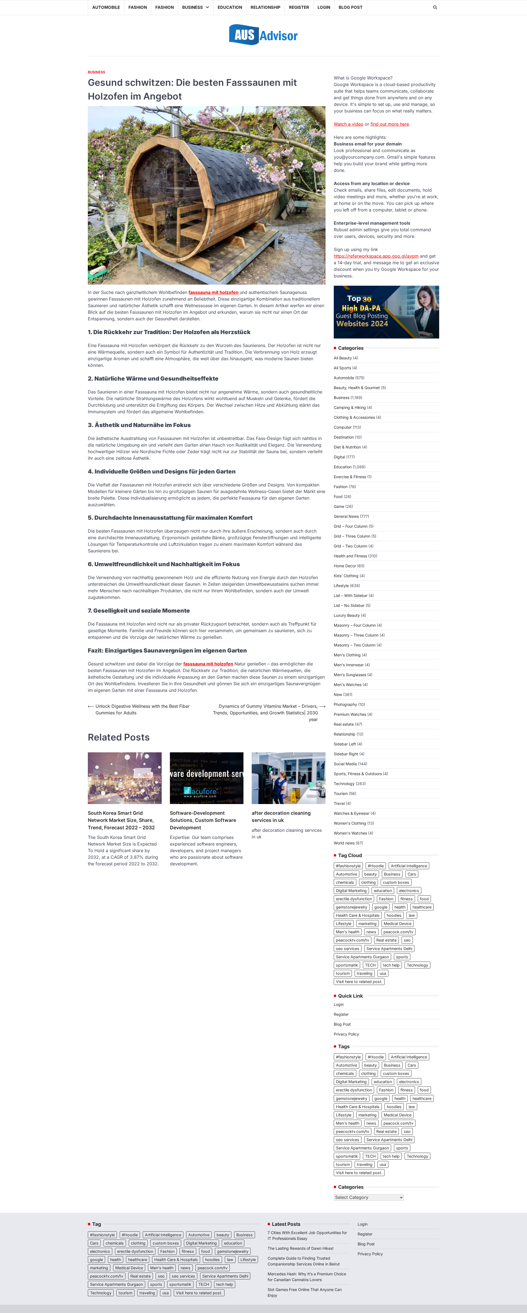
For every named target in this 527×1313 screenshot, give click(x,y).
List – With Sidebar (351, 595)
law (412, 915)
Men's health (347, 931)
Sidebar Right (346, 754)
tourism (343, 973)
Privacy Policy (346, 1034)
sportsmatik (347, 965)
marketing (367, 923)
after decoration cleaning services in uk (281, 816)
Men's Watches (347, 684)
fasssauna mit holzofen (214, 292)
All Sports (342, 367)
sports (402, 956)
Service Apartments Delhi (389, 948)
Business (192, 7)
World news (344, 843)
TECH (370, 965)
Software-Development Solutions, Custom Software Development (203, 820)
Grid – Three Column (352, 536)
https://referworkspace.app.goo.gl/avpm (376, 256)
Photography (345, 704)
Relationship (266, 7)
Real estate (344, 724)
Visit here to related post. (359, 981)
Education (230, 7)
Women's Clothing (350, 823)
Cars (412, 874)
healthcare (422, 907)
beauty (370, 874)
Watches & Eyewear (351, 813)
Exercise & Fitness (350, 476)
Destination (344, 437)
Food (338, 496)
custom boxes (396, 882)
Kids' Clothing (346, 575)
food (424, 898)
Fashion (137, 7)
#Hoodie (376, 865)
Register (299, 7)
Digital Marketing (351, 890)
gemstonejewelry (351, 907)
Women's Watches (350, 833)
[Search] (435, 7)
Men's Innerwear (349, 664)
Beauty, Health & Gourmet (357, 387)
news (371, 931)
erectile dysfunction (354, 898)
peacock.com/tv (398, 931)
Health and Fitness (350, 556)
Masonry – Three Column (356, 635)
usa (383, 973)
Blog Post (351, 7)
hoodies (394, 915)
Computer (343, 427)
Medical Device (397, 923)
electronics (409, 890)
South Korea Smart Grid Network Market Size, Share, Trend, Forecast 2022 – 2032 (121, 820)
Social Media (345, 763)
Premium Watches (350, 714)
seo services (347, 948)
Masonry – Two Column (354, 645)
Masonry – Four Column (355, 625)
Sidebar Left (345, 744)
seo (407, 940)
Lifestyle (341, 585)
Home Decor (345, 565)
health (399, 907)
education (383, 890)
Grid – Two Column (350, 546)
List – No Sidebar (349, 605)
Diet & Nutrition (347, 447)
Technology (344, 783)
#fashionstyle (348, 865)
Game (339, 506)
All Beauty (343, 358)
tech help (391, 965)
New (338, 694)
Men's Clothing (347, 655)
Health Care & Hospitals (358, 915)
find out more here (390, 124)
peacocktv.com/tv (352, 940)
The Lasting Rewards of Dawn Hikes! (300, 1248)
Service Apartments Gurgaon (362, 956)
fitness (406, 898)
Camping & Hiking (350, 407)
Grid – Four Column (351, 526)
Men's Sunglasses (350, 674)
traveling (364, 973)
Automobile (106, 7)
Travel (339, 803)
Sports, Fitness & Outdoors (358, 773)
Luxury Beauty (347, 615)
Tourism (341, 793)
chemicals (345, 882)
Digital (339, 457)
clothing (368, 882)
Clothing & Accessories (354, 417)
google (380, 907)
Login (324, 7)
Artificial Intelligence (409, 865)
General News (346, 516)
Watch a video (348, 124)
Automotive (346, 874)
